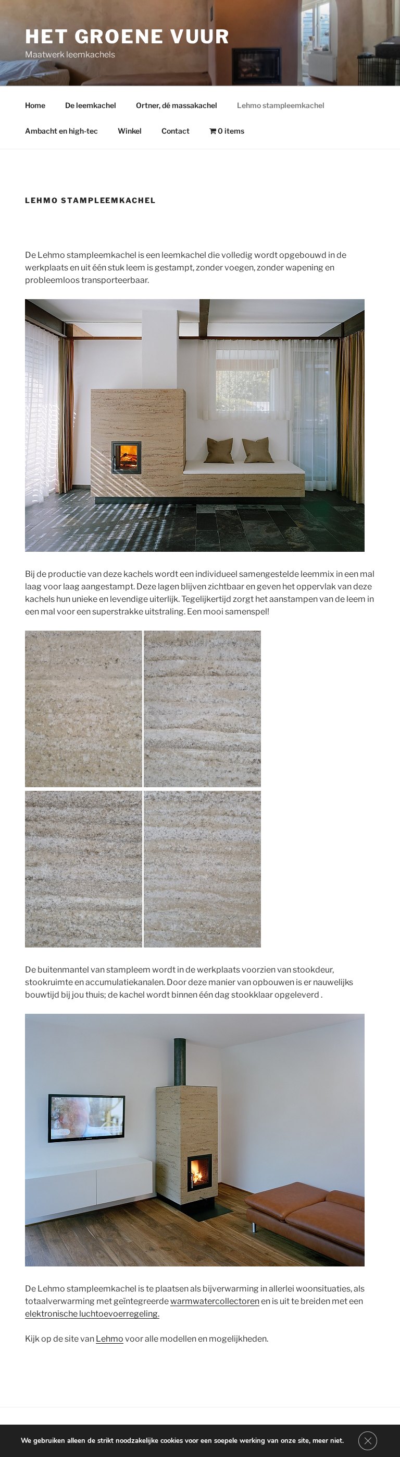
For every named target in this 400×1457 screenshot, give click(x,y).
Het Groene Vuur (127, 36)
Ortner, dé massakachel (176, 105)
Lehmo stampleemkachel (280, 105)
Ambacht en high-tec (61, 130)
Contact (175, 130)
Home (35, 105)
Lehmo (109, 1339)
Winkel (130, 130)
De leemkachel (90, 105)
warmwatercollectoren (214, 1301)
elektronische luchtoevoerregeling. (92, 1314)
